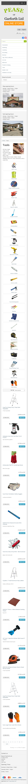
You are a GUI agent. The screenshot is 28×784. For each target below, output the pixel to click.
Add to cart (22, 417)
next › (7, 744)
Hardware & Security (6, 72)
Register (24, 29)
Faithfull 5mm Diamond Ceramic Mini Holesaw (12, 523)
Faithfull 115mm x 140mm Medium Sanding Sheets (14, 610)
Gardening (4, 47)
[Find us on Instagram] (25, 37)
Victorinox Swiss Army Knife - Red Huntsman (14, 551)
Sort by (12, 390)
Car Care (4, 60)
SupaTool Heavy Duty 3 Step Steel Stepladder (11, 696)
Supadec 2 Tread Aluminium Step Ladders (13, 580)
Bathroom (4, 62)
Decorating (4, 52)
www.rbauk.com (12, 781)
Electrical (4, 55)
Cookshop (4, 50)
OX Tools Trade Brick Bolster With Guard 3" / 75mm (14, 639)
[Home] (14, 16)
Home (3, 140)
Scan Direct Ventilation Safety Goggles (12, 494)
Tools (3, 67)
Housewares (5, 45)
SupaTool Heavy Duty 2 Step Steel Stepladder (11, 408)
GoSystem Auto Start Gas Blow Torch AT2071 (12, 436)
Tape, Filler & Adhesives (7, 57)
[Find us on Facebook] (23, 37)
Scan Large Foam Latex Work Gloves (12, 725)
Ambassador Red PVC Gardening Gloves (13, 465)
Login (19, 29)
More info (6, 417)
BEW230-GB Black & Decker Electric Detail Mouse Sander (13, 667)
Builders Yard (5, 70)
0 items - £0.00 (21, 33)
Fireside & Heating (6, 65)
